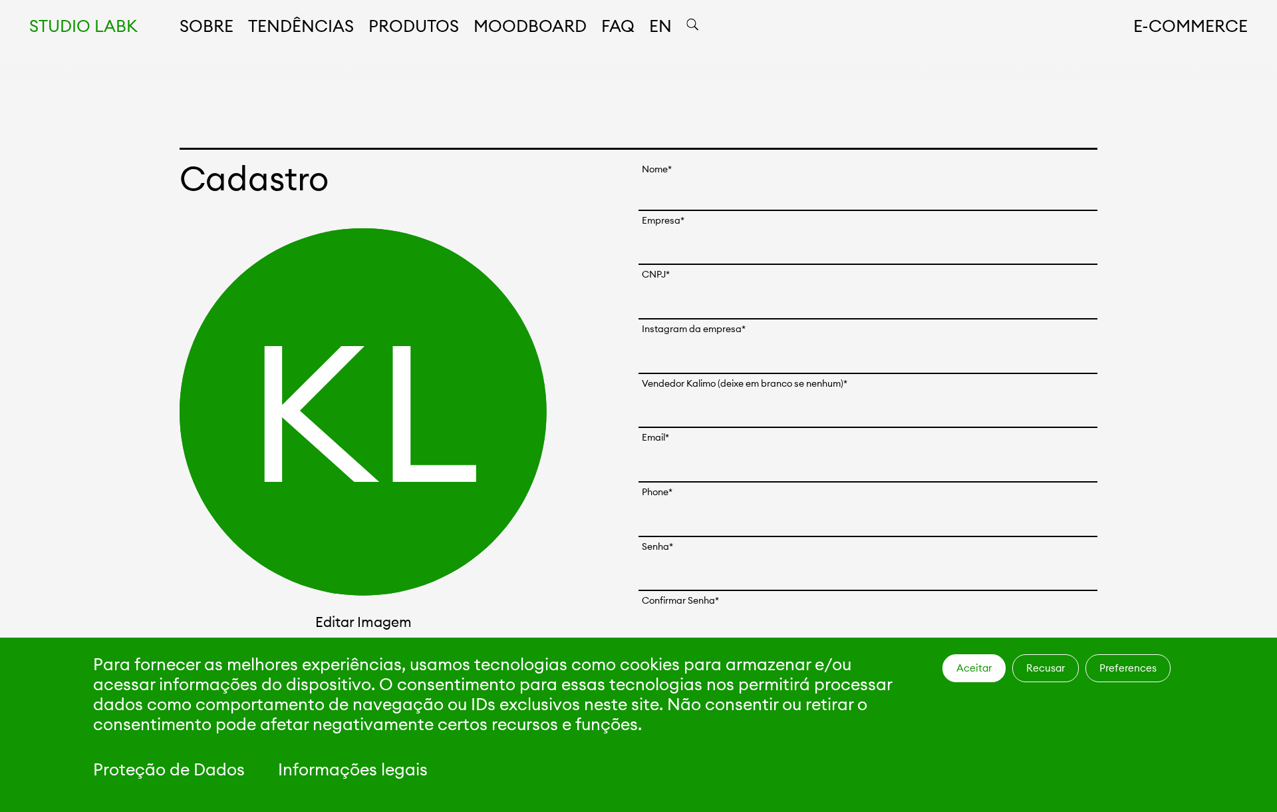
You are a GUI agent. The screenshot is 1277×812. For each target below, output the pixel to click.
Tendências (301, 26)
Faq (618, 26)
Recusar (1045, 668)
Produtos (413, 26)
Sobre (206, 26)
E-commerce (1190, 26)
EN (660, 26)
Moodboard (530, 26)
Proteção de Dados (169, 769)
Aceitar (974, 668)
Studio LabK (83, 26)
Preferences (1128, 668)
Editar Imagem (363, 622)
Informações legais (353, 769)
